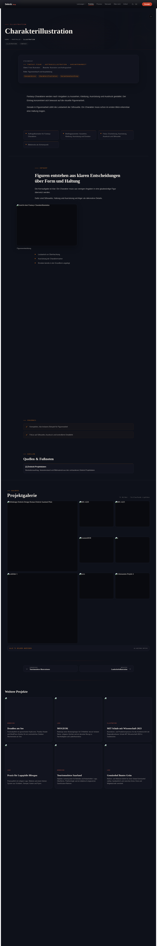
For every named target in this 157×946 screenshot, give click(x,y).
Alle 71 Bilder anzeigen (78, 648)
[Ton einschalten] (151, 16)
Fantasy (24, 43)
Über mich (117, 4)
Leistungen (80, 4)
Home (7, 39)
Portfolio (91, 4)
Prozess (99, 4)
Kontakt (147, 4)
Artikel (125, 4)
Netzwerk (108, 4)
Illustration (11, 43)
